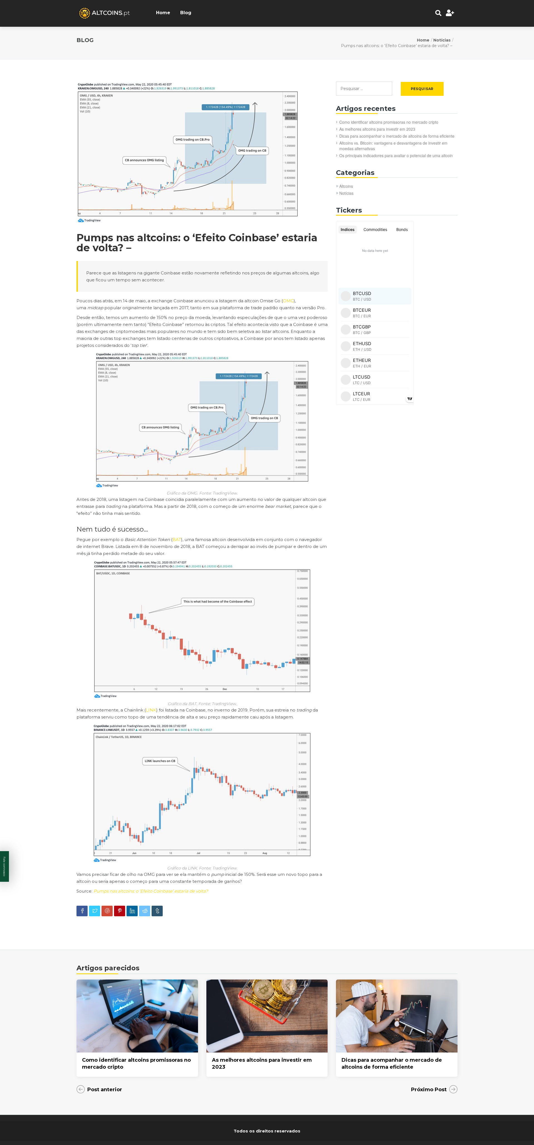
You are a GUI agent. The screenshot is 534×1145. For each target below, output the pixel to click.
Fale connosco (4, 866)
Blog (185, 12)
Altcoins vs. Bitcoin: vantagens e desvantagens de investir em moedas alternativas (393, 145)
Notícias (442, 40)
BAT (176, 539)
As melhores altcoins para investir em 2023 (377, 129)
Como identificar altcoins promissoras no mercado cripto (388, 122)
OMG (288, 300)
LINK (151, 710)
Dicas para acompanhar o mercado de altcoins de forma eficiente (396, 136)
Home (163, 12)
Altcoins (346, 186)
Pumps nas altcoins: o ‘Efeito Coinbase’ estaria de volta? (150, 891)
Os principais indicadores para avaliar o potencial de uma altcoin (396, 155)
